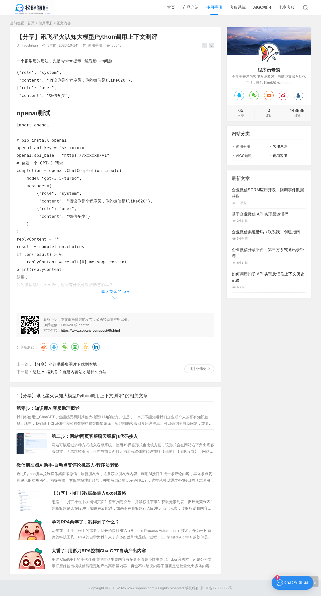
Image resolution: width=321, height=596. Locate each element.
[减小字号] (211, 45)
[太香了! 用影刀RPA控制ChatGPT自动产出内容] (32, 558)
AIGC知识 (262, 7)
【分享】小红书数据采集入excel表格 (89, 493)
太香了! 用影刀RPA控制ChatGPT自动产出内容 (99, 550)
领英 (96, 347)
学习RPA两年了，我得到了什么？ (86, 521)
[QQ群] (298, 95)
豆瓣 (75, 347)
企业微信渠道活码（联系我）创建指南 (266, 232)
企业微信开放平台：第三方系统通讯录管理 (268, 253)
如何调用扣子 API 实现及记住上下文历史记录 (268, 277)
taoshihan (30, 45)
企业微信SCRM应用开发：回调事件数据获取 (268, 193)
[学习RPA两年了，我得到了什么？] (32, 529)
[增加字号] (204, 45)
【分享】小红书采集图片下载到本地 (65, 364)
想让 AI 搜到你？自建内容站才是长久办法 (70, 372)
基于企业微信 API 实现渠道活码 (260, 214)
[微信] (254, 95)
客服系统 (238, 7)
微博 (43, 347)
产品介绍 (191, 7)
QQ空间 (85, 347)
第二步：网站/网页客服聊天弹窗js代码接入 (95, 436)
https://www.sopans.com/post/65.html (90, 330)
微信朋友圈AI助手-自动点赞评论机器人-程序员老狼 (68, 465)
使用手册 (214, 7)
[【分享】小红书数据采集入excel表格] (32, 500)
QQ (54, 347)
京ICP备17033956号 (216, 588)
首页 (171, 7)
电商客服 (287, 7)
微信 (64, 347)
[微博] (283, 95)
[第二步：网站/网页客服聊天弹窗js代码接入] (32, 443)
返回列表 (198, 368)
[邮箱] (269, 95)
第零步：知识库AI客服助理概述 (48, 408)
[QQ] (239, 95)
